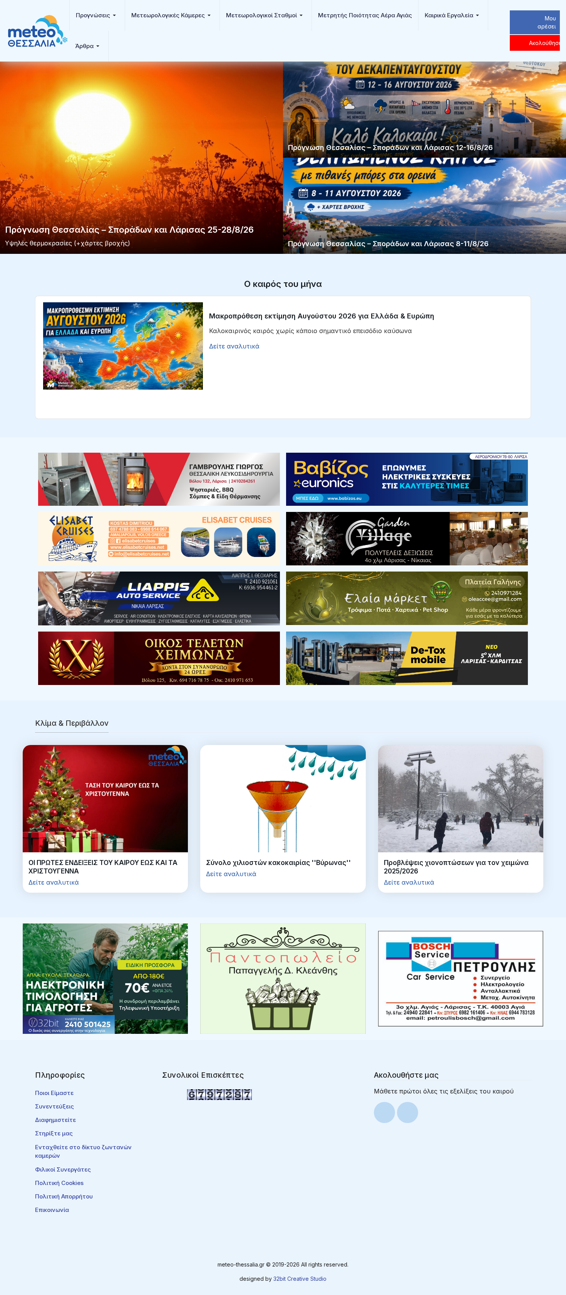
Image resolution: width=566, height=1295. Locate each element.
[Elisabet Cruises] (159, 538)
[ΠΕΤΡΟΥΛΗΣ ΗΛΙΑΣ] (460, 978)
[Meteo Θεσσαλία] (37, 30)
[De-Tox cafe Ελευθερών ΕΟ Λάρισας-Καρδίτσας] (407, 658)
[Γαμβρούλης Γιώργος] (159, 478)
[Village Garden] (407, 538)
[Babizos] (407, 478)
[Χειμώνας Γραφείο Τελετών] (159, 658)
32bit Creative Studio (300, 1278)
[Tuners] (105, 978)
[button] (97, 15)
